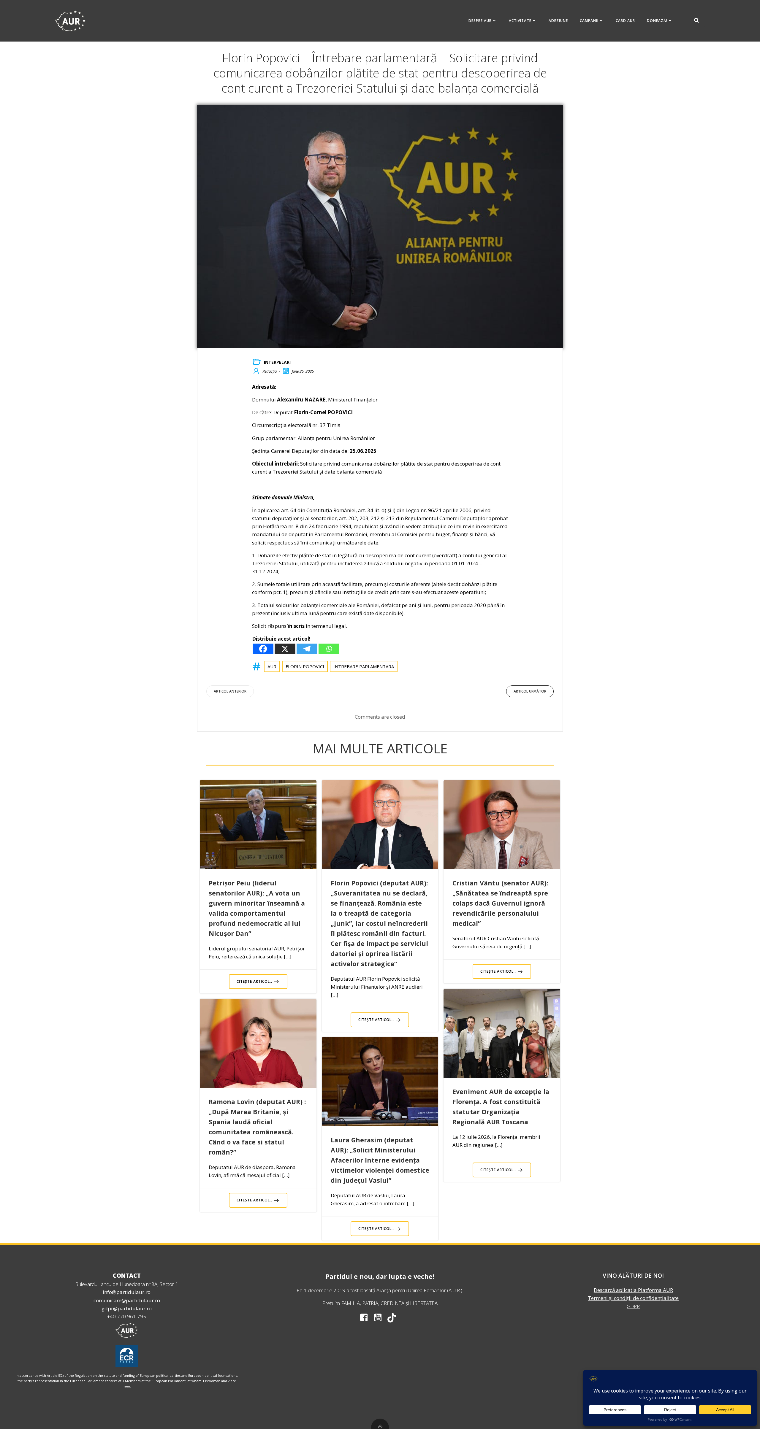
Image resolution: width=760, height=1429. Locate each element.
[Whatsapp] (329, 649)
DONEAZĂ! (657, 20)
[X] (285, 649)
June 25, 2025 (303, 371)
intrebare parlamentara (363, 666)
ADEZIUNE (558, 20)
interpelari (277, 362)
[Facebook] (263, 649)
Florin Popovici (305, 666)
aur (271, 666)
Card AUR (625, 20)
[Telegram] (307, 649)
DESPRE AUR (480, 20)
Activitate (520, 20)
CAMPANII (589, 20)
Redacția (269, 371)
